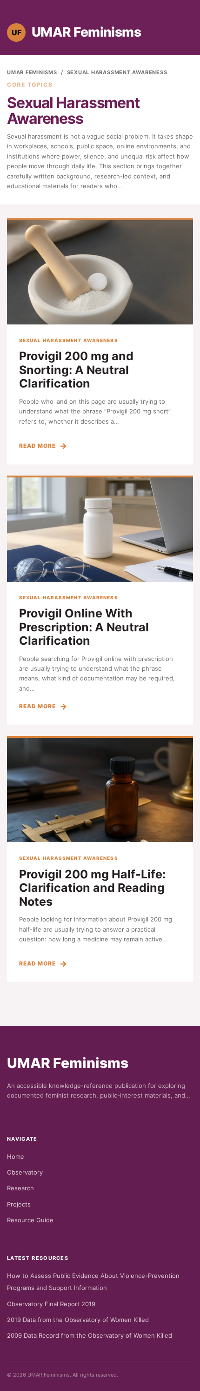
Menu (181, 36)
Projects (19, 1204)
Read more (37, 445)
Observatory (25, 1172)
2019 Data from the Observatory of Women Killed (78, 1319)
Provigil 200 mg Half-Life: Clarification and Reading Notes (92, 887)
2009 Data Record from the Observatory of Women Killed (89, 1335)
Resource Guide (30, 1220)
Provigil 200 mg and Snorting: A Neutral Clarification (76, 369)
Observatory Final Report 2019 (51, 1304)
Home (15, 1156)
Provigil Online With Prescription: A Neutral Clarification (84, 627)
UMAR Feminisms (32, 72)
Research (20, 1188)
